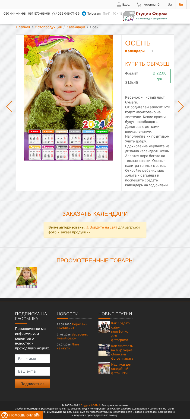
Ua (170, 4)
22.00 (161, 76)
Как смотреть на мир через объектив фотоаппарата (122, 352)
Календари (75, 27)
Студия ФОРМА (90, 405)
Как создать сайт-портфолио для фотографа (120, 331)
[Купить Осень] (26, 277)
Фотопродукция (48, 27)
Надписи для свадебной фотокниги (121, 368)
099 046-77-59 (68, 13)
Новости (68, 313)
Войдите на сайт (103, 227)
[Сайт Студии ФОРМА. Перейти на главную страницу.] (147, 16)
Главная (23, 27)
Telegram (94, 13)
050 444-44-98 (14, 13)
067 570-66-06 (39, 13)
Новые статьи (115, 313)
